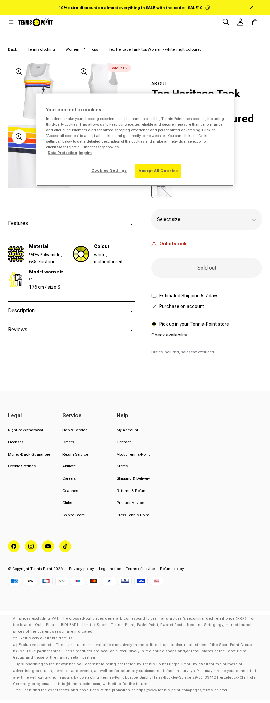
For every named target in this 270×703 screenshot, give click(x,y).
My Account (127, 430)
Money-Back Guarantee (29, 454)
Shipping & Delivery (133, 478)
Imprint (85, 152)
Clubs (67, 502)
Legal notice (110, 568)
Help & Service (74, 430)
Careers (69, 478)
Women (72, 49)
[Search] (226, 22)
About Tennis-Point (133, 454)
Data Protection (62, 152)
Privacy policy (81, 568)
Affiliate (69, 466)
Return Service (75, 454)
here (58, 147)
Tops (94, 49)
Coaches (70, 490)
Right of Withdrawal (25, 430)
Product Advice (130, 502)
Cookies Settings (109, 170)
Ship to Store (73, 515)
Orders (68, 442)
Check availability (169, 334)
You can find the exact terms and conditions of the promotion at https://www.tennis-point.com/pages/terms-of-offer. (122, 690)
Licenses (15, 442)
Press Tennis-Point (133, 515)
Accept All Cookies (158, 170)
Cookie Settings (22, 466)
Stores (122, 466)
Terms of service (140, 568)
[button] (11, 22)
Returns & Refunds (133, 490)
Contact (124, 442)
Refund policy (172, 568)
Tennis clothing (41, 49)
